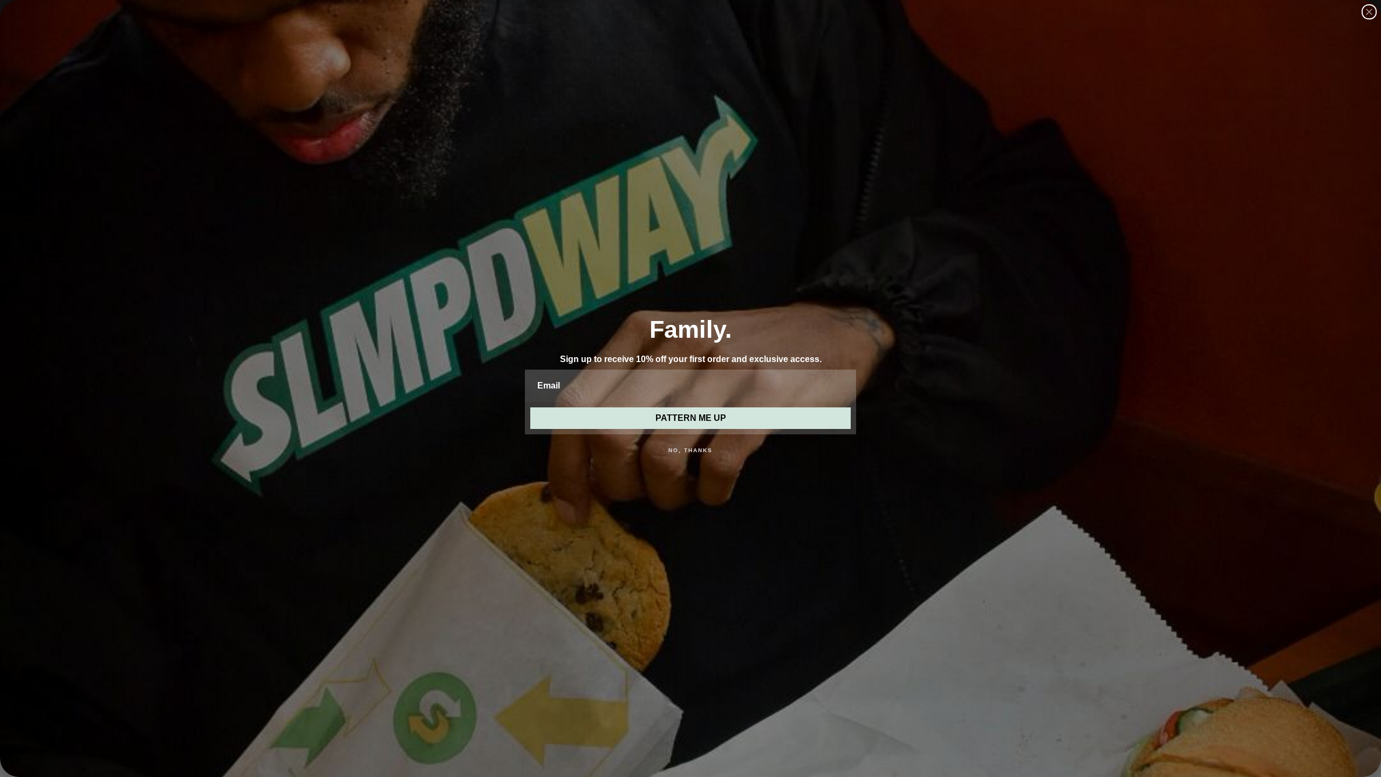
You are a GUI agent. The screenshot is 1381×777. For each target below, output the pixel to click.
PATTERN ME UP (690, 417)
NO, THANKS (690, 450)
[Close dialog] (1369, 11)
